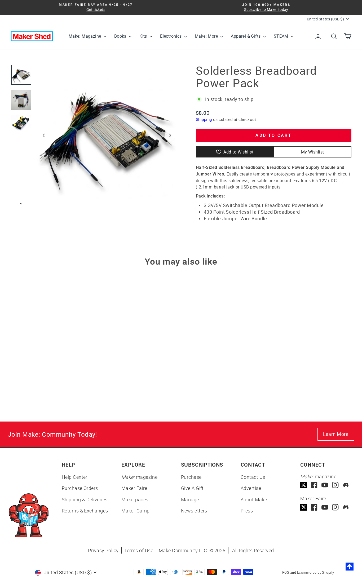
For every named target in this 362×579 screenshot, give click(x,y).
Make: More (207, 36)
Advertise (251, 488)
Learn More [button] (336, 434)
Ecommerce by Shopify (315, 572)
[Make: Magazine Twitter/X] (303, 485)
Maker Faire (134, 488)
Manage (190, 499)
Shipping (204, 119)
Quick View (51, 354)
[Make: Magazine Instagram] (335, 485)
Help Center (74, 477)
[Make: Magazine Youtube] (324, 485)
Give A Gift (192, 488)
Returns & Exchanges (85, 510)
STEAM (281, 36)
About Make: (254, 499)
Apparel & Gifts (246, 36)
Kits (143, 36)
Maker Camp (135, 510)
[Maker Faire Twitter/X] (303, 507)
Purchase (191, 477)
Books (120, 36)
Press (247, 510)
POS (285, 572)
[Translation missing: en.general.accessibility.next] (170, 135)
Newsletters (194, 510)
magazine (139, 477)
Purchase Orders (80, 488)
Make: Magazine (85, 36)
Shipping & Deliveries (84, 499)
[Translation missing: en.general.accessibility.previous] (43, 135)
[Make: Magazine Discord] (346, 485)
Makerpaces (134, 499)
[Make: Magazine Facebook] (314, 485)
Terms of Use (138, 550)
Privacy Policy (103, 550)
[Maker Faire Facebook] (314, 507)
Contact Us (253, 477)
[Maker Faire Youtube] (324, 507)
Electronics (171, 36)
